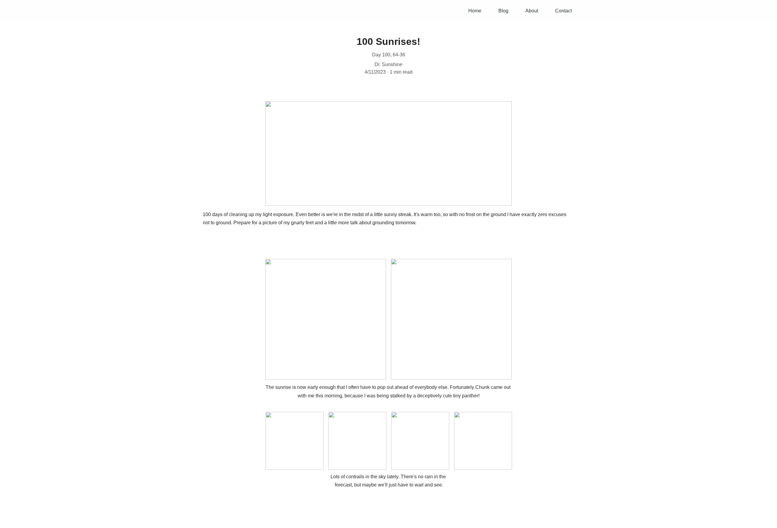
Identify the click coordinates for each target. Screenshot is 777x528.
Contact (563, 10)
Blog (503, 10)
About (531, 10)
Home (474, 10)
